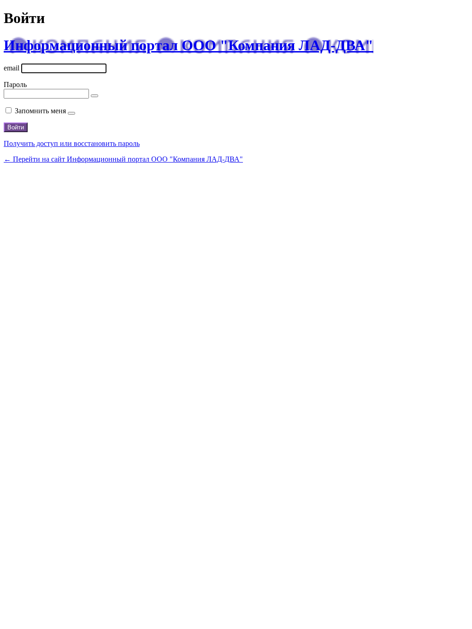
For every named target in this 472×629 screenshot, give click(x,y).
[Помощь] (71, 113)
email (11, 68)
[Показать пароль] (94, 95)
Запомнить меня (40, 111)
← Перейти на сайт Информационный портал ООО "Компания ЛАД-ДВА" (123, 159)
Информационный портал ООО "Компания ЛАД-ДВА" (188, 45)
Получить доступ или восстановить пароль (72, 143)
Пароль (15, 84)
